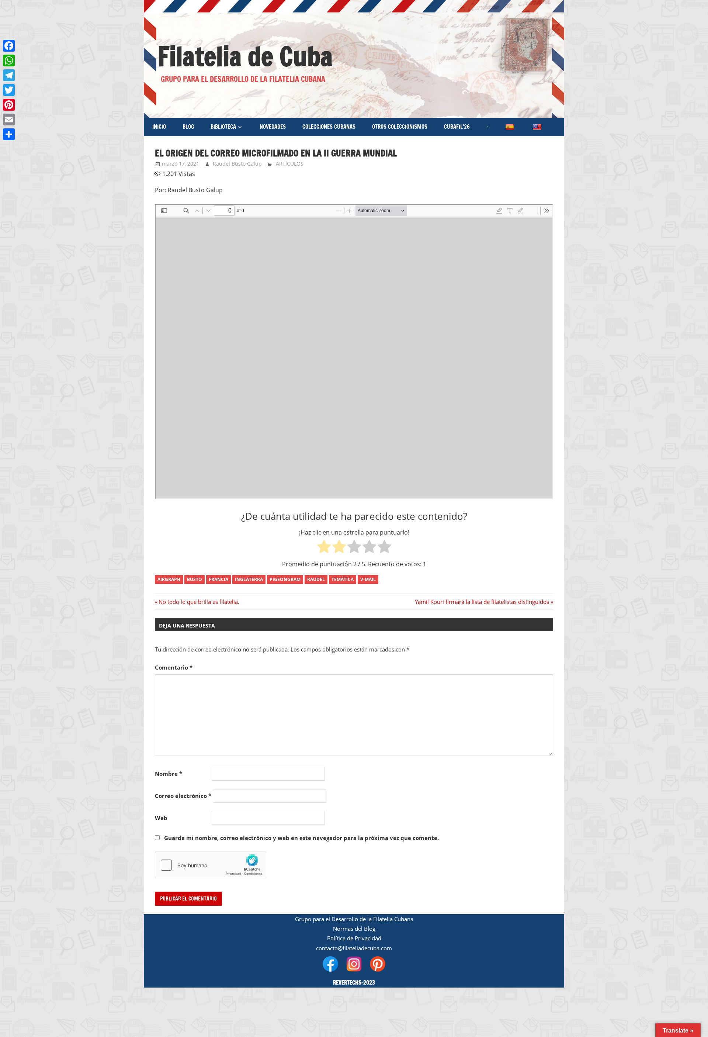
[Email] (8, 119)
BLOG (188, 127)
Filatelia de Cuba (245, 56)
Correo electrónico (183, 795)
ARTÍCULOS (289, 163)
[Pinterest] (8, 104)
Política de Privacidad (354, 938)
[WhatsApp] (8, 60)
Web (161, 818)
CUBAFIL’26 (457, 127)
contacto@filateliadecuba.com (354, 948)
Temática (343, 579)
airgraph (168, 579)
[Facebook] (8, 45)
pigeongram (285, 579)
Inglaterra (249, 579)
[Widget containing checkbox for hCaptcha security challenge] (210, 865)
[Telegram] (8, 75)
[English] (537, 127)
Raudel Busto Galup (237, 163)
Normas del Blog (354, 928)
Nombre (168, 773)
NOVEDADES (273, 127)
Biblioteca (223, 127)
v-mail (368, 579)
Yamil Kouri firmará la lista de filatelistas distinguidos (482, 601)
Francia (218, 579)
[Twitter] (8, 90)
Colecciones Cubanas (328, 127)
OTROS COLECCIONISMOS (399, 127)
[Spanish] (510, 127)
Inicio (159, 127)
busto (194, 579)
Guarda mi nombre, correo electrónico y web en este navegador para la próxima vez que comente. (301, 837)
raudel (316, 579)
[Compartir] (8, 134)
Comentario (173, 667)
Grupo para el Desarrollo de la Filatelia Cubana (354, 919)
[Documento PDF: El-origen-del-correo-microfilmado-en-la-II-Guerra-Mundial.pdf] (354, 351)
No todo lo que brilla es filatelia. (198, 601)
